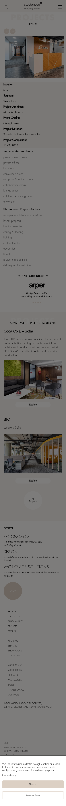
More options (33, 795)
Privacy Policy (9, 775)
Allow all (33, 784)
